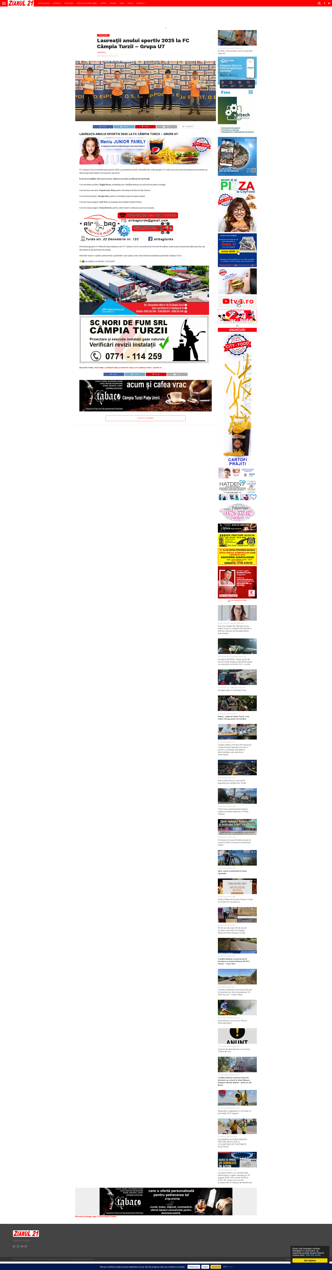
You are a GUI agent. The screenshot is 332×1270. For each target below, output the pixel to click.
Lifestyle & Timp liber (86, 3)
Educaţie (69, 3)
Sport (113, 3)
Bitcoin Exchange (83, 1216)
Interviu (57, 3)
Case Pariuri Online (107, 1216)
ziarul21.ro (101, 52)
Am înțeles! (310, 1260)
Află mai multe (313, 1255)
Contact (140, 3)
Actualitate (43, 3)
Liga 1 (95, 1216)
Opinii (103, 3)
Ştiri (122, 3)
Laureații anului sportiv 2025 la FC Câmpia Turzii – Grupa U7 (133, 368)
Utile (130, 3)
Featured (99, 368)
